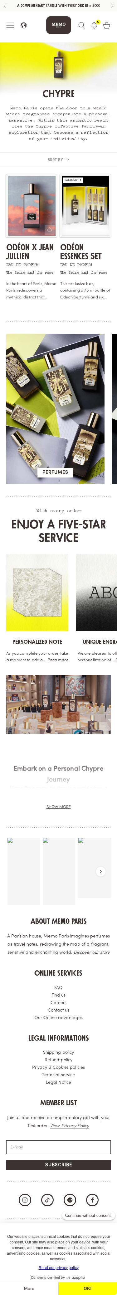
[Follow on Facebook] (92, 1200)
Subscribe (58, 1165)
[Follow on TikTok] (47, 1200)
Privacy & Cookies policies (58, 1067)
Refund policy (59, 1060)
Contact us (58, 1010)
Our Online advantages (58, 1018)
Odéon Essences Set (81, 252)
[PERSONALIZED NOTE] (37, 592)
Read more (57, 660)
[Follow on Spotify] (70, 1200)
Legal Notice (58, 1082)
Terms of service (58, 1075)
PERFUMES (55, 472)
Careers (59, 1003)
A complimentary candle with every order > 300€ (58, 6)
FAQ (58, 988)
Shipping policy (58, 1052)
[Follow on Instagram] (25, 1200)
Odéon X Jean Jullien (30, 252)
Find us (58, 995)
